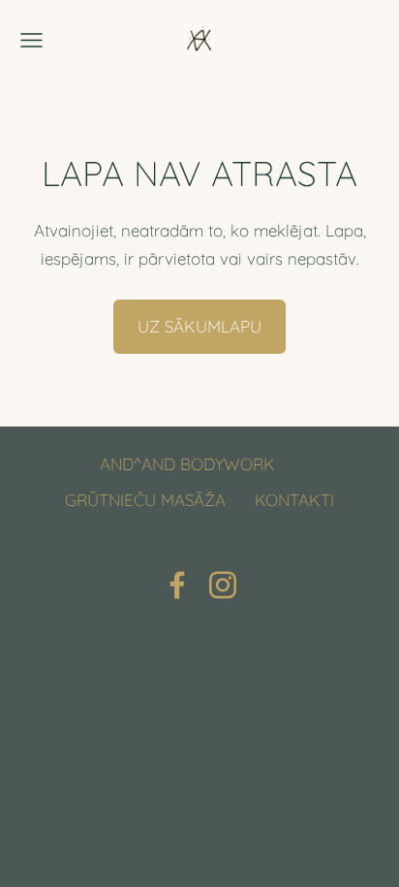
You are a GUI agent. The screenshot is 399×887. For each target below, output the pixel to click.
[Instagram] (222, 585)
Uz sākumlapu (199, 326)
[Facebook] (177, 585)
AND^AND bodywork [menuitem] (187, 464)
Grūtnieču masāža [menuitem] (145, 500)
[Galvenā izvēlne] (31, 40)
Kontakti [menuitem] (294, 500)
